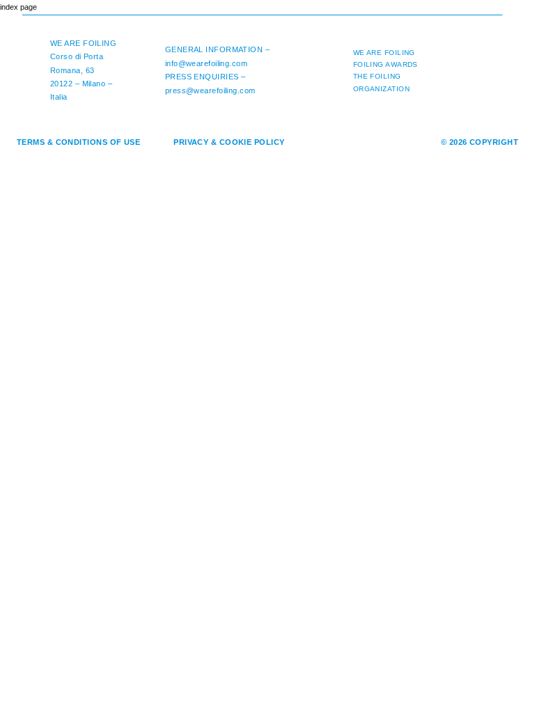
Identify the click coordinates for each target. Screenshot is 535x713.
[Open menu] (510, 21)
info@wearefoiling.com (206, 63)
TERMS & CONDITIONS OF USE (78, 142)
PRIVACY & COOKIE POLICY (228, 142)
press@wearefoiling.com (210, 90)
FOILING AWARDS (385, 64)
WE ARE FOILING (83, 43)
